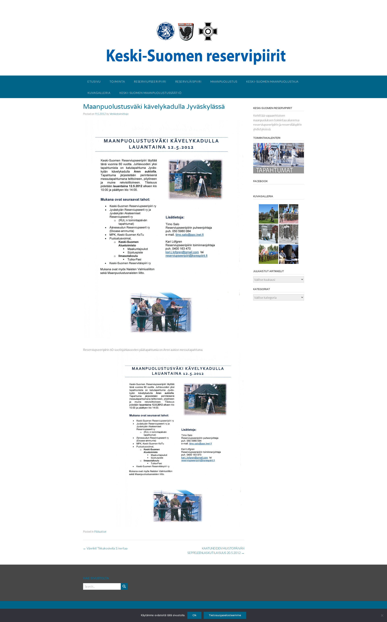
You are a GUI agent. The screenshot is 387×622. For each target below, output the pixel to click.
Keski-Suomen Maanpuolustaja (272, 81)
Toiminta (117, 81)
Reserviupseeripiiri (150, 81)
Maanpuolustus (223, 81)
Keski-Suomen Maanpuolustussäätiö (150, 92)
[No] (382, 615)
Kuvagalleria (98, 92)
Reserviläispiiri (188, 81)
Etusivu (94, 81)
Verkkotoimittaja (119, 113)
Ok (194, 615)
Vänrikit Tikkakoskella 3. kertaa (105, 548)
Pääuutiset (100, 531)
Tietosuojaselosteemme (225, 615)
